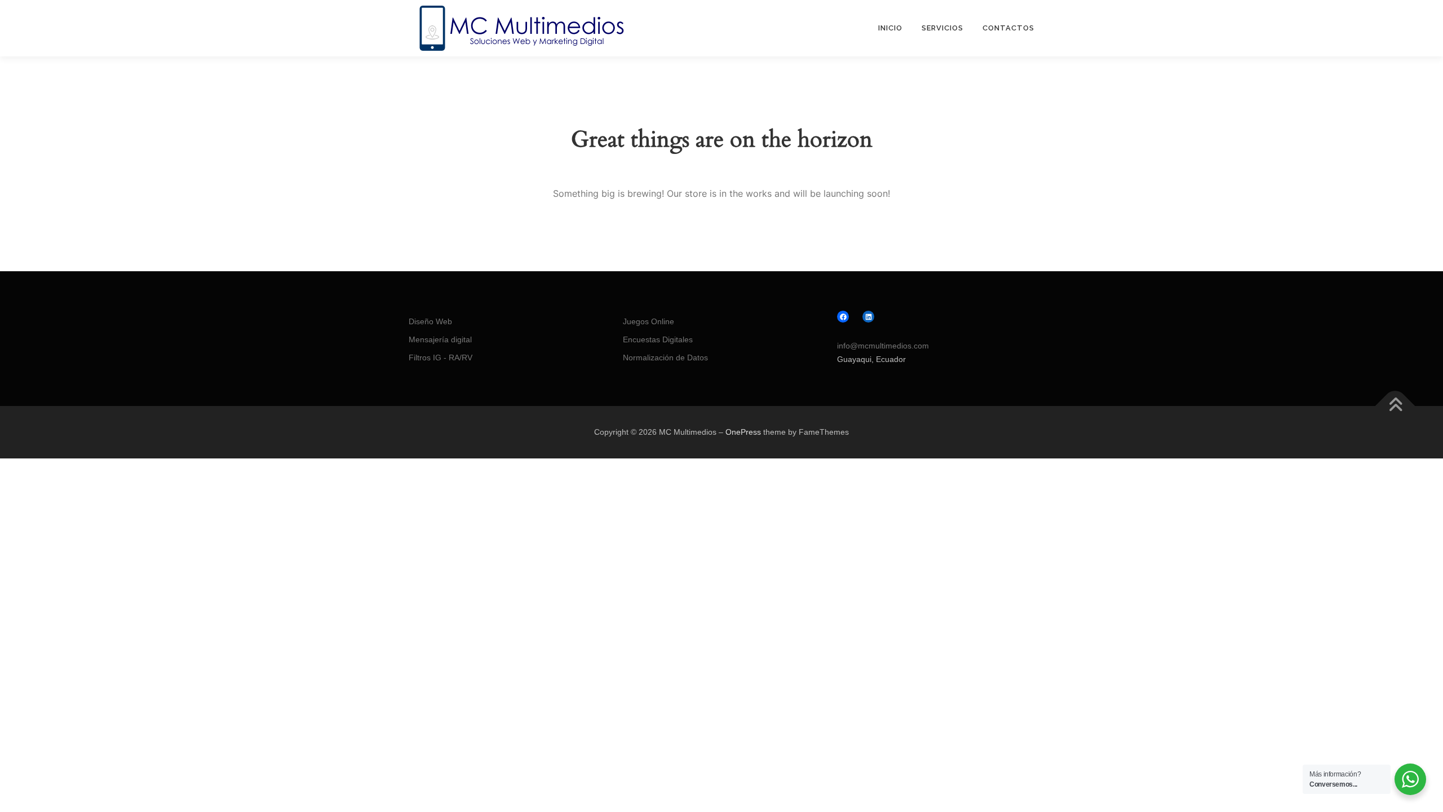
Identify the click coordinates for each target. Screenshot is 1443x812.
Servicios (942, 28)
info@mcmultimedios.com (883, 345)
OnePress (743, 431)
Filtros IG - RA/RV (440, 357)
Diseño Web (430, 321)
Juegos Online (648, 321)
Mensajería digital (440, 339)
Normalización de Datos (665, 357)
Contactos (1008, 28)
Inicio (890, 28)
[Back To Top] (1395, 406)
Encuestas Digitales (658, 339)
